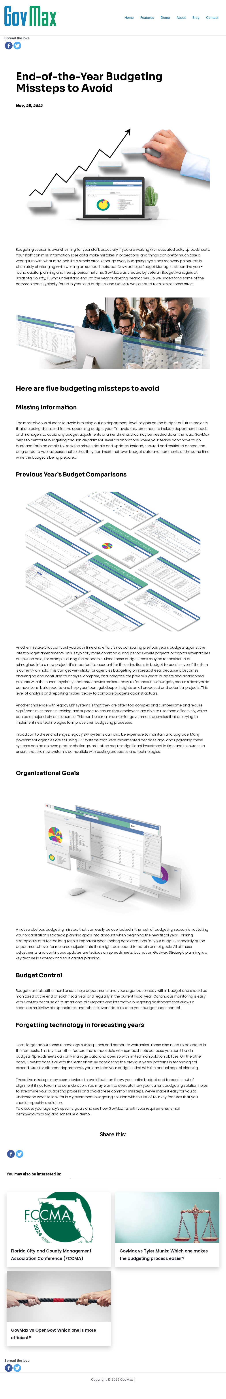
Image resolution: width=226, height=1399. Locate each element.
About (181, 17)
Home (129, 17)
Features (147, 17)
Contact (212, 17)
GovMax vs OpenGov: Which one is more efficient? (53, 1334)
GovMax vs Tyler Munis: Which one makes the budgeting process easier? (164, 1255)
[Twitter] (17, 45)
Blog (196, 17)
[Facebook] (9, 45)
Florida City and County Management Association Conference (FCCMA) (51, 1255)
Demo (165, 17)
